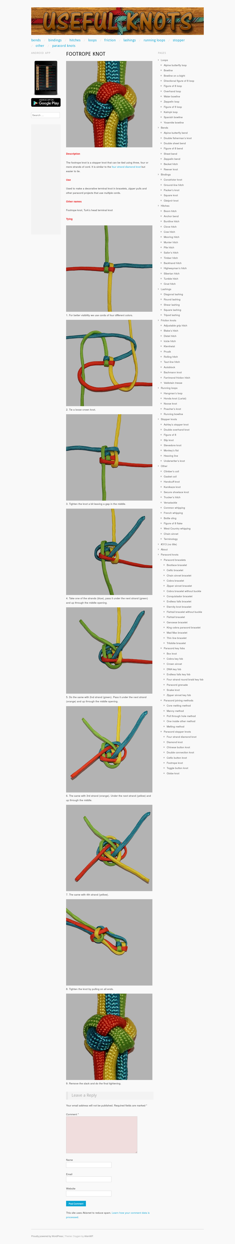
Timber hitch (171, 258)
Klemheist (169, 346)
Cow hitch (169, 231)
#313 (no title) (169, 544)
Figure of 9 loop (173, 107)
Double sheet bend (175, 143)
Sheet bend (170, 153)
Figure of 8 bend (173, 148)
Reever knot (171, 169)
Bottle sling (170, 518)
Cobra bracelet (175, 580)
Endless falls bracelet (179, 601)
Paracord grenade (177, 684)
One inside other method (181, 721)
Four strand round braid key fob (185, 679)
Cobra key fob (175, 658)
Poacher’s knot (172, 409)
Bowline (168, 70)
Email (69, 1174)
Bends (36, 40)
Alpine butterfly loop (175, 65)
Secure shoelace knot (176, 492)
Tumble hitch (171, 278)
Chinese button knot (178, 747)
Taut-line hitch (172, 362)
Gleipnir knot (171, 200)
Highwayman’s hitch (175, 268)
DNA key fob (174, 669)
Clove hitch (170, 226)
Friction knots (168, 320)
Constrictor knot (173, 179)
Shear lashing (172, 304)
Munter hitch (171, 242)
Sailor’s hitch (171, 252)
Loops (92, 40)
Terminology (171, 539)
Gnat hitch (170, 283)
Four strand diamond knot (181, 736)
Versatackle (170, 502)
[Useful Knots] (117, 22)
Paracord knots (63, 45)
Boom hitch (170, 211)
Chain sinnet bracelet (179, 575)
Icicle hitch (170, 341)
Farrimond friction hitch (177, 377)
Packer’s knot (171, 190)
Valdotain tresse (173, 382)
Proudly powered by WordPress (47, 1236)
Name (69, 1160)
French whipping (173, 513)
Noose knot (170, 403)
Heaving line (171, 455)
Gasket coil (170, 476)
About (164, 549)
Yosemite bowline (174, 122)
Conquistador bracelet (179, 596)
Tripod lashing (172, 315)
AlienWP (88, 1236)
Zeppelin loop (171, 101)
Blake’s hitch (171, 330)
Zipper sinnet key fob (179, 695)
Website (70, 1188)
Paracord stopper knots (177, 731)
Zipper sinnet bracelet (179, 585)
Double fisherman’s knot (178, 138)
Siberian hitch (172, 273)
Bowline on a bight (174, 75)
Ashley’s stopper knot (176, 424)
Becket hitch (171, 164)
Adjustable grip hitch (175, 325)
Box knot (172, 653)
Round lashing (172, 299)
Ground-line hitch (174, 185)
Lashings (129, 40)
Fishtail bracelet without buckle (184, 612)
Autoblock (169, 367)
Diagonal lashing (173, 294)
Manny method (175, 711)
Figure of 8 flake (173, 523)
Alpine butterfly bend (176, 132)
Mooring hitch (171, 237)
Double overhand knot (176, 429)
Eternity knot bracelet (179, 606)
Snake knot (173, 690)
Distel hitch (170, 336)
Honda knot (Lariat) (175, 398)
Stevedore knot (172, 445)
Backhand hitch (173, 263)
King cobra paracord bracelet (183, 627)
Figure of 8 (170, 434)
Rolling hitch (171, 356)
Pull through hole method (181, 716)
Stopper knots (169, 419)
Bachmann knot (173, 372)
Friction (110, 40)
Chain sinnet (171, 533)
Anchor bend (171, 216)
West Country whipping (177, 528)
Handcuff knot (172, 481)
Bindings (55, 40)
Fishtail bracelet (176, 617)
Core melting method (179, 705)
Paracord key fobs (174, 648)
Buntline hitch (171, 221)
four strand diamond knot (126, 166)
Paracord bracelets (175, 560)
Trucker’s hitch (172, 497)
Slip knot (169, 440)
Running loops (154, 40)
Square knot (171, 195)
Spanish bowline (173, 117)
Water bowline (172, 96)
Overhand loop (172, 91)
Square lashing (172, 310)
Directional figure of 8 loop (179, 80)
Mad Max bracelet (177, 632)
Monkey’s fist (171, 450)
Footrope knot (175, 763)
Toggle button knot (177, 768)
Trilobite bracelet (176, 643)
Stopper (179, 40)
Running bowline (173, 414)
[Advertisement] (46, 179)
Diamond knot (175, 742)
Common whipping (174, 507)
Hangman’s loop (173, 393)
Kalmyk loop (171, 112)
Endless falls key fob (178, 674)
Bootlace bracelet (177, 565)
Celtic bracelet (175, 570)
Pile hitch (169, 247)
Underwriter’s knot (174, 461)
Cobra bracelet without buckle (184, 591)
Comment (72, 1114)
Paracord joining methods (178, 700)
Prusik (167, 351)
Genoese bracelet (177, 622)
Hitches (74, 40)
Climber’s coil (171, 471)
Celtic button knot (177, 757)
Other (40, 45)
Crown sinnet (174, 664)
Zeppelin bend (172, 159)
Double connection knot (180, 752)
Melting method (175, 726)
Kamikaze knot (172, 487)
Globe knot (173, 773)
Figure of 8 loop (173, 86)
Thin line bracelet (177, 638)
